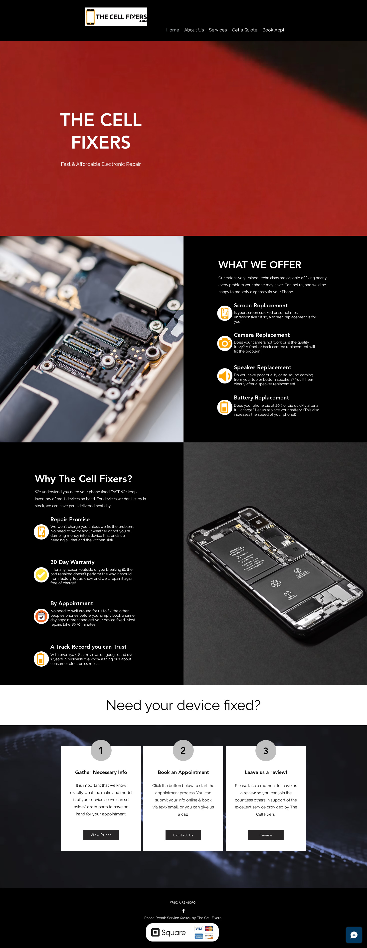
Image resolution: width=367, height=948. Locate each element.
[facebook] (183, 910)
